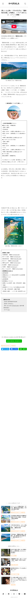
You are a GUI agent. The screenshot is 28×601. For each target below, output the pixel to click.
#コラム (12, 555)
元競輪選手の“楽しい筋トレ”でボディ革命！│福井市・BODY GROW (19, 559)
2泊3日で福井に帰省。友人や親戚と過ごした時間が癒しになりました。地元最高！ (19, 551)
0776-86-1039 (16, 254)
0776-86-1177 (14, 266)
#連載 (15, 555)
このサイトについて (14, 597)
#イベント (9, 345)
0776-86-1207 (17, 256)
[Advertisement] (14, 192)
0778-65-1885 (15, 260)
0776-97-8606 (19, 268)
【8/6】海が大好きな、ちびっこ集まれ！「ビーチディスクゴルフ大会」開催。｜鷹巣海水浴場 (19, 526)
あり (9, 309)
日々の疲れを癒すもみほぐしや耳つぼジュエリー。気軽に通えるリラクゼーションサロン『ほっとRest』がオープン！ (19, 579)
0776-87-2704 (15, 305)
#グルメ (12, 574)
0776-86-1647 (15, 264)
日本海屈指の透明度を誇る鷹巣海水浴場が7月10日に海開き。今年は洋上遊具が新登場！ (18, 517)
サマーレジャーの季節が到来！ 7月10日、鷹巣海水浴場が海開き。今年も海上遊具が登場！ (19, 508)
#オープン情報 (16, 574)
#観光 (2, 345)
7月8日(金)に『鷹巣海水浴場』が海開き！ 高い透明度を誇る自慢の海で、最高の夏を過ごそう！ (18, 536)
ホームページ (20, 94)
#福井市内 (13, 345)
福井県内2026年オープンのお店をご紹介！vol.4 (19, 569)
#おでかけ (5, 345)
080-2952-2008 (17, 258)
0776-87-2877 (17, 262)
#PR (14, 584)
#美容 (12, 584)
